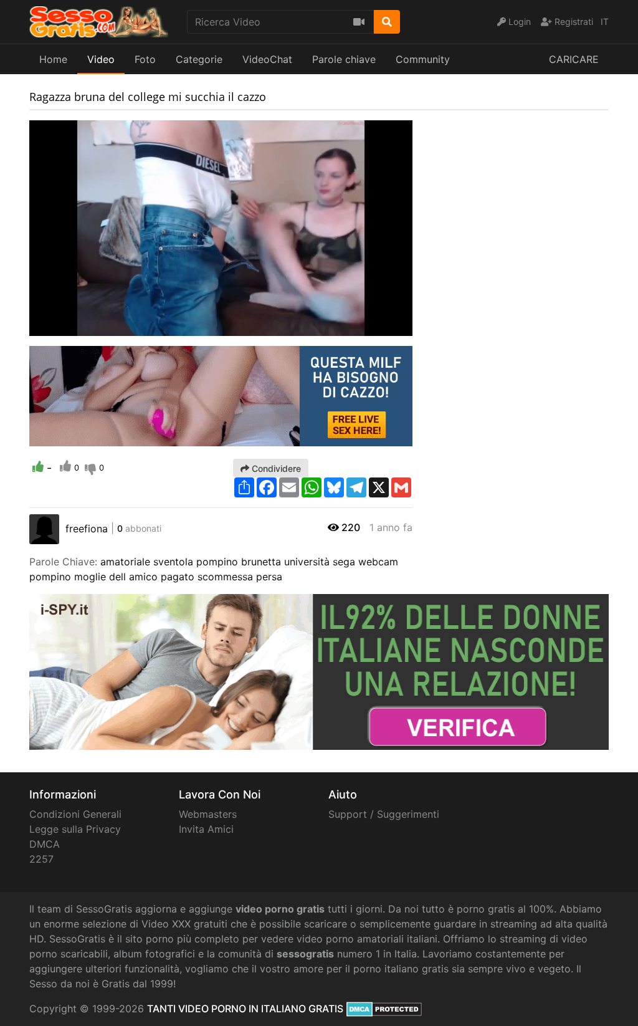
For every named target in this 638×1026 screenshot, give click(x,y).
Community (423, 59)
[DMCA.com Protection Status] (384, 1008)
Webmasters (208, 814)
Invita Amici (206, 829)
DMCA (44, 844)
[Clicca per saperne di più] (319, 671)
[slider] (63, 326)
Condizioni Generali (75, 814)
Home (53, 59)
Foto (145, 59)
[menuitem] (373, 326)
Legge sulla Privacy (75, 829)
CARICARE (574, 59)
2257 (41, 859)
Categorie (199, 59)
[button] (63, 326)
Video (101, 59)
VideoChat (267, 59)
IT (605, 21)
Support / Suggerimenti (383, 814)
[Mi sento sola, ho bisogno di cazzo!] (220, 395)
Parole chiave (344, 59)
